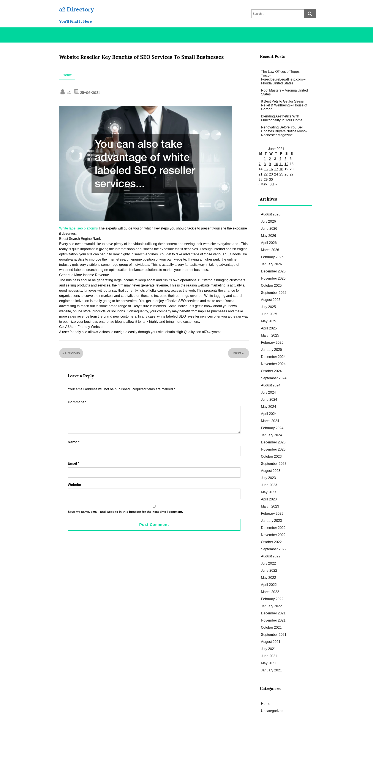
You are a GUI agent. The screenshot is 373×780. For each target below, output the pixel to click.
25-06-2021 (89, 92)
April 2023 (269, 499)
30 (271, 179)
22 (266, 174)
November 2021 (273, 620)
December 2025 (273, 271)
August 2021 (270, 642)
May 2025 (268, 321)
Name (73, 442)
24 (276, 174)
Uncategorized (272, 711)
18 (281, 169)
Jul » (273, 184)
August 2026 (270, 214)
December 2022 (273, 528)
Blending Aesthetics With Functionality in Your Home (281, 118)
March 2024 (270, 421)
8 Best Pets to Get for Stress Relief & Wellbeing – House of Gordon (284, 105)
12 (286, 164)
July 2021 (268, 649)
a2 (68, 92)
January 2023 (271, 520)
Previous (72, 353)
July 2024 (268, 392)
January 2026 (271, 264)
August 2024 (270, 385)
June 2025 (269, 314)
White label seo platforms (78, 228)
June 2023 (269, 485)
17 (276, 169)
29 (266, 179)
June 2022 (269, 570)
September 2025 (273, 292)
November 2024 (273, 364)
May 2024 (268, 406)
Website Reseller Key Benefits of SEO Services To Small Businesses (141, 57)
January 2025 (271, 349)
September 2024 (273, 378)
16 (271, 169)
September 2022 (273, 549)
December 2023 (273, 442)
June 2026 (269, 228)
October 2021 (271, 627)
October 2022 (271, 542)
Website (74, 485)
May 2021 (268, 663)
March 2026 (270, 250)
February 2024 (272, 428)
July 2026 (268, 221)
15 (266, 169)
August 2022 (270, 556)
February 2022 (272, 599)
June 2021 (269, 656)
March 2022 (270, 592)
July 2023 (268, 478)
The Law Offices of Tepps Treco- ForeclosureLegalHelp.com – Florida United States (283, 77)
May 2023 (268, 492)
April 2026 (269, 243)
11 (281, 164)
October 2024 (271, 371)
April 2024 (269, 414)
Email (73, 463)
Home (67, 75)
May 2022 (268, 577)
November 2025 (273, 278)
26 (286, 174)
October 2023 (271, 456)
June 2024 (269, 399)
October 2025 (271, 285)
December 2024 (273, 357)
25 (281, 174)
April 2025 (269, 328)
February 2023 (272, 513)
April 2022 (269, 585)
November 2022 (273, 535)
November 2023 (273, 449)
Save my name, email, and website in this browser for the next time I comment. (125, 511)
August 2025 (270, 300)
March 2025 (270, 335)
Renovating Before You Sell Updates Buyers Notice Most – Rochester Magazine (284, 131)
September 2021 (273, 634)
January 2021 (271, 670)
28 (260, 179)
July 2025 (268, 307)
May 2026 (268, 235)
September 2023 (273, 463)
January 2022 (271, 606)
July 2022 (268, 563)
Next (237, 353)
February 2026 (272, 257)
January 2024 (271, 435)
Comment (77, 402)
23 (271, 174)
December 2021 (273, 613)
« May (262, 184)
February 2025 (272, 342)
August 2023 (270, 471)
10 (276, 164)
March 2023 (270, 506)
